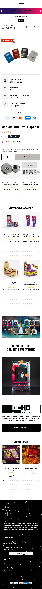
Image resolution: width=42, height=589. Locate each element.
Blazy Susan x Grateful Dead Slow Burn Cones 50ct (11, 236)
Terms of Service (9, 567)
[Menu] (39, 27)
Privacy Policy (8, 574)
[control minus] (2, 157)
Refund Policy (8, 570)
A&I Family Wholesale (8, 27)
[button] (13, 194)
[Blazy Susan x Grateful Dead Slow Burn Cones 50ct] (11, 222)
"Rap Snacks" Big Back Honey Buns (11, 469)
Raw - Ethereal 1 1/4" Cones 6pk (11, 284)
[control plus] (11, 157)
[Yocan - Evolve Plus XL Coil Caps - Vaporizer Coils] (10, 170)
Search (6, 564)
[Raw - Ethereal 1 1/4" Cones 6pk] (11, 270)
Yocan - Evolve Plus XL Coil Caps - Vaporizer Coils (11, 184)
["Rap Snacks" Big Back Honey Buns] (11, 455)
